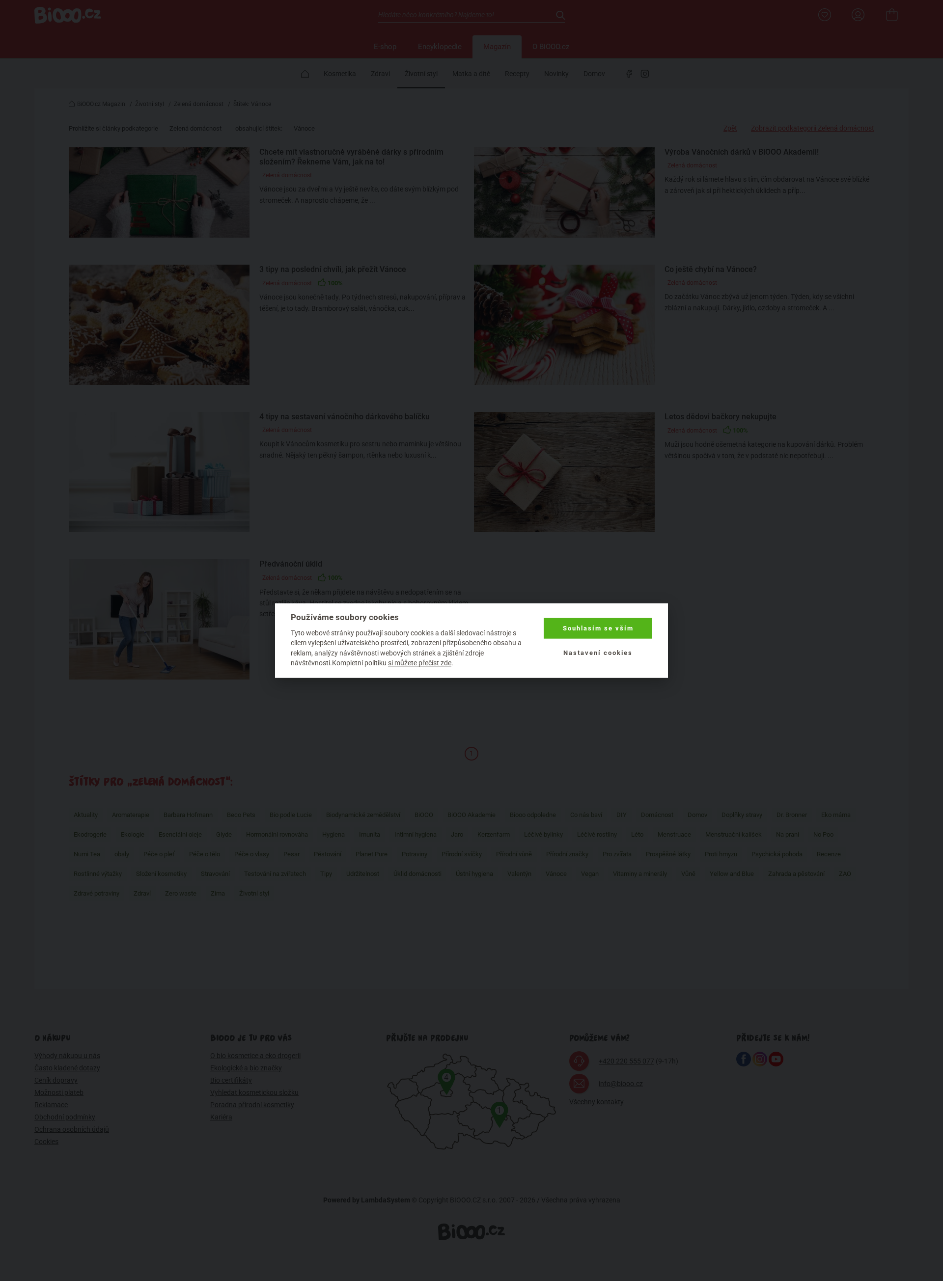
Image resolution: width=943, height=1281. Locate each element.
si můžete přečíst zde (419, 663)
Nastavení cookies (598, 652)
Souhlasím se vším (598, 628)
